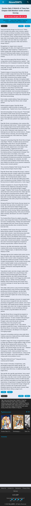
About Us (3, 488)
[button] (15, 16)
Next (27, 26)
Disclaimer (18, 488)
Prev (21, 26)
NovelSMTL (15, 2)
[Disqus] (15, 461)
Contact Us (11, 488)
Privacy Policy (26, 488)
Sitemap (15, 491)
